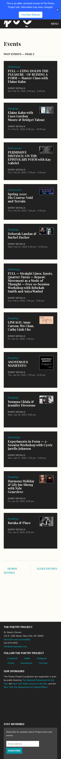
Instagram (42, 658)
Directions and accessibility (17, 639)
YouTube (43, 663)
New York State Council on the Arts (30, 683)
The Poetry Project (17, 24)
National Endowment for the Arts (12, 699)
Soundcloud (26, 663)
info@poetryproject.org (15, 646)
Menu (54, 23)
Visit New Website (30, 14)
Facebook (12, 658)
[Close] (57, 10)
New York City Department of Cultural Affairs (25, 687)
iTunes (11, 663)
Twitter (27, 658)
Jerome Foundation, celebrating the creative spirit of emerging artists (32, 698)
